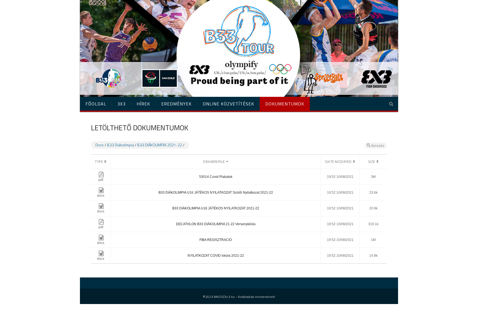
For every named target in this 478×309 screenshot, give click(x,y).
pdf (100, 180)
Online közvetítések (228, 103)
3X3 (121, 103)
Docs (99, 145)
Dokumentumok (284, 103)
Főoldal (95, 103)
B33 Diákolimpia (120, 145)
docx (100, 196)
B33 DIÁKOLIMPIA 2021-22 (159, 145)
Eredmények (176, 103)
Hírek (143, 103)
